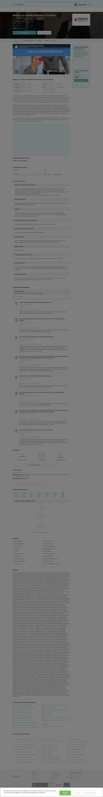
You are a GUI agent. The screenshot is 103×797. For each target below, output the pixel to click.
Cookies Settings (90, 793)
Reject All (78, 793)
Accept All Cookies (65, 793)
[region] (51, 792)
